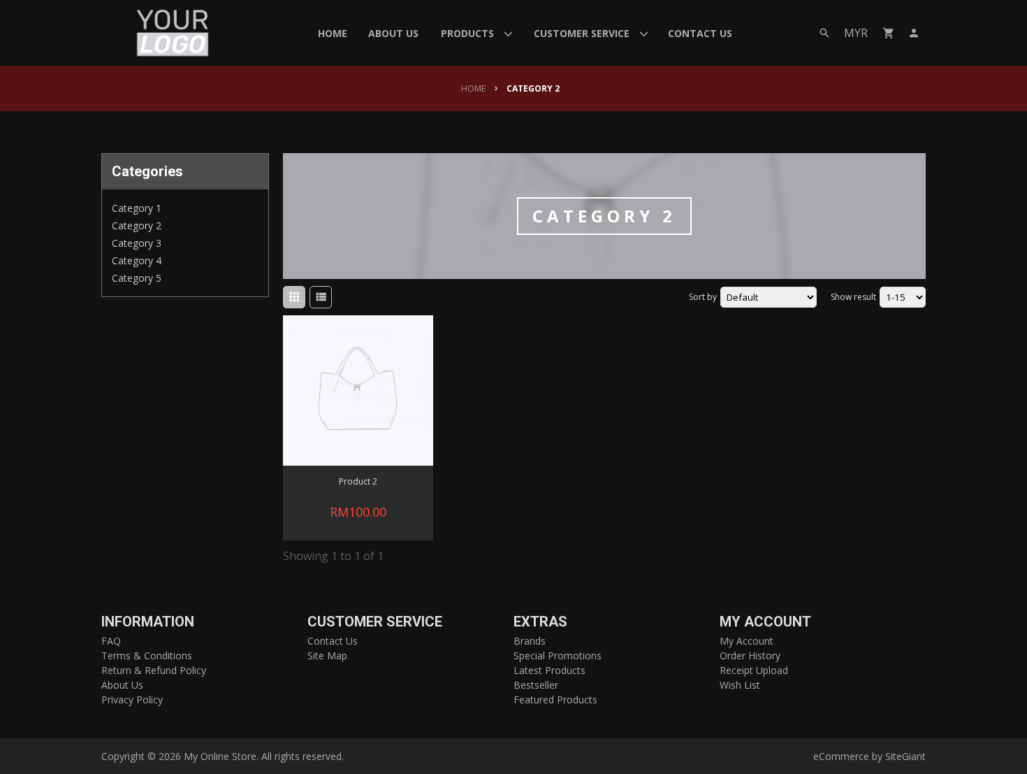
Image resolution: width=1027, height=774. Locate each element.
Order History (750, 655)
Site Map (327, 655)
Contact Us (332, 640)
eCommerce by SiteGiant (869, 756)
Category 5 (136, 278)
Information (147, 622)
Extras (540, 622)
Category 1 (136, 208)
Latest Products (549, 670)
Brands (530, 640)
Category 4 (136, 260)
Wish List (740, 684)
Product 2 (358, 481)
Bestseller (536, 684)
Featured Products (555, 699)
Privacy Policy (132, 699)
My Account (765, 622)
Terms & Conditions (146, 655)
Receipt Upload (754, 670)
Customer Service (374, 622)
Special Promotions (558, 655)
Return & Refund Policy (153, 670)
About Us (122, 684)
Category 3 (136, 243)
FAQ (111, 640)
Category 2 (136, 225)
